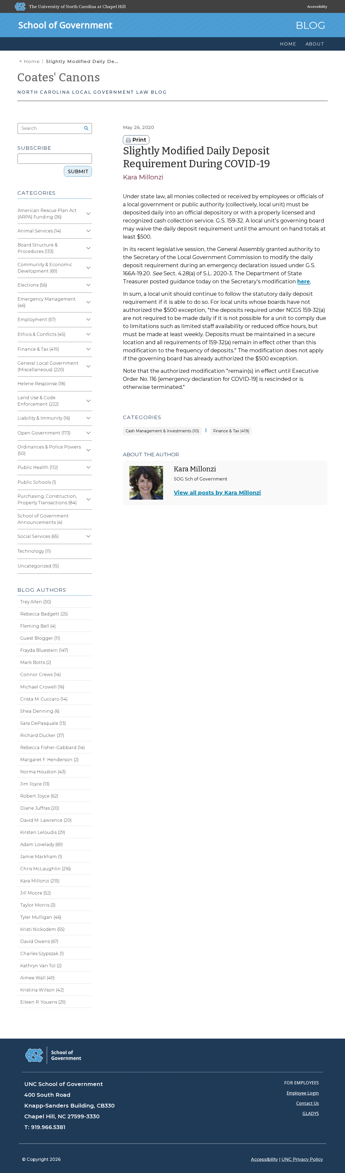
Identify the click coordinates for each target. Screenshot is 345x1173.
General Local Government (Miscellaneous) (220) (48, 366)
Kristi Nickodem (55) (42, 929)
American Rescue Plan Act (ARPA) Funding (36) (47, 214)
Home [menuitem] (288, 44)
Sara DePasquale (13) (43, 723)
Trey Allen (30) (35, 601)
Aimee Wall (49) (37, 977)
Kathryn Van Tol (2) (41, 965)
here (303, 281)
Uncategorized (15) (38, 566)
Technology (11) (34, 551)
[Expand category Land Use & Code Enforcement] (87, 401)
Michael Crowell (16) (42, 687)
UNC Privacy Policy (302, 1159)
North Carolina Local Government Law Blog (92, 92)
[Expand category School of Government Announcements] (87, 519)
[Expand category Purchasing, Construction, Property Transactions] (87, 499)
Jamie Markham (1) (41, 856)
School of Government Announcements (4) (43, 519)
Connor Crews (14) (40, 674)
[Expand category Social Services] (87, 536)
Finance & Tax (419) (231, 431)
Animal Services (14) (39, 231)
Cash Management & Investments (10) (162, 431)
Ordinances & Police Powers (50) (49, 450)
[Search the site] (84, 128)
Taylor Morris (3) (38, 905)
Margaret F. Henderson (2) (49, 759)
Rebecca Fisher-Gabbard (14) (52, 747)
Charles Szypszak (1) (42, 953)
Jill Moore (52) (35, 893)
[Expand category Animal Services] (87, 231)
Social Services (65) (38, 536)
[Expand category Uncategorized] (87, 566)
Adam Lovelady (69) (41, 844)
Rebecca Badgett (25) (44, 614)
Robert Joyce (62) (39, 796)
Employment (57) (37, 319)
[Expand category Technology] (87, 551)
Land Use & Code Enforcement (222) (38, 401)
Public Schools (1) (37, 482)
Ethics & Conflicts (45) (41, 334)
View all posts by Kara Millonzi (217, 492)
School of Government (65, 25)
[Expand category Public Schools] (87, 482)
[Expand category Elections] (87, 285)
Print (138, 140)
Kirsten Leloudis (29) (42, 832)
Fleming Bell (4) (38, 626)
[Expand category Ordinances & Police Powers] (87, 450)
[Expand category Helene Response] (87, 384)
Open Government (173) (44, 433)
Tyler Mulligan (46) (40, 917)
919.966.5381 (48, 1127)
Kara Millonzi (143, 177)
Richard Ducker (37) (42, 735)
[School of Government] (53, 1054)
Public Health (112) (38, 467)
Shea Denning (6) (40, 711)
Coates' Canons (58, 77)
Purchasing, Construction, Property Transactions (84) (47, 499)
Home (32, 61)
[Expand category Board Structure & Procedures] (87, 248)
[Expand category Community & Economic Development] (87, 268)
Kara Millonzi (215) (40, 880)
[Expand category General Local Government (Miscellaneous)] (87, 366)
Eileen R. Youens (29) (43, 1002)
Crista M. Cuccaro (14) (44, 699)
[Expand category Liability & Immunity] (87, 418)
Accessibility (317, 6)
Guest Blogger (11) (40, 638)
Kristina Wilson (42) (42, 990)
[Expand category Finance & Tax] (87, 349)
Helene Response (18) (41, 383)
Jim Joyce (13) (35, 783)
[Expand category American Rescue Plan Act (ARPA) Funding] (87, 214)
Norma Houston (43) (43, 771)
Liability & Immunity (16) (44, 418)
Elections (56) (32, 285)
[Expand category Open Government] (87, 433)
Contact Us (307, 1103)
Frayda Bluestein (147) (44, 650)
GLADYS (310, 1113)
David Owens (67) (39, 941)
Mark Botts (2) (35, 662)
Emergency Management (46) (47, 302)
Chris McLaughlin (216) (45, 868)
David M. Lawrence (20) (46, 820)
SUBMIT (78, 172)
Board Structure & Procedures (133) (38, 248)
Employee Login (303, 1093)
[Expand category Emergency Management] (87, 302)
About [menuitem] (315, 44)
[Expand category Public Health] (87, 467)
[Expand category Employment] (87, 319)
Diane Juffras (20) (39, 808)
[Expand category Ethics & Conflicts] (87, 334)
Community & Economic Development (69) (45, 268)
